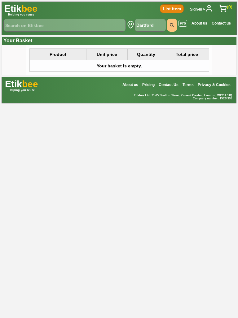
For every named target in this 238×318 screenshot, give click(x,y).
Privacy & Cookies (214, 85)
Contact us (221, 23)
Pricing (148, 85)
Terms (188, 85)
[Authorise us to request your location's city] (130, 25)
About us (199, 23)
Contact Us (168, 85)
